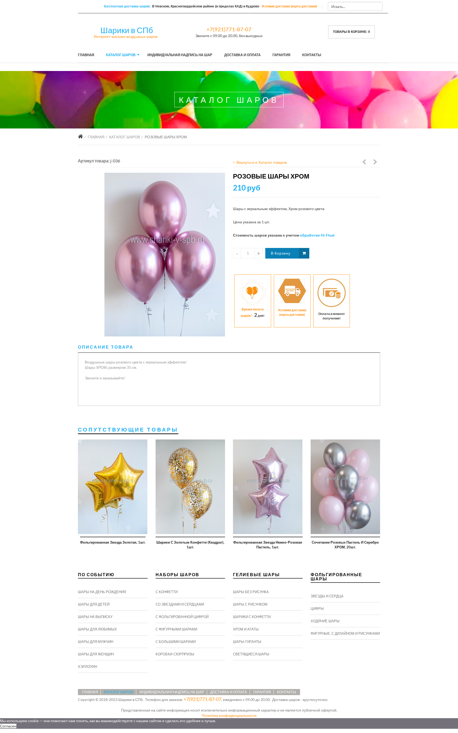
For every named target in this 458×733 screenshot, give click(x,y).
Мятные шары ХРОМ (364, 162)
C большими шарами (176, 641)
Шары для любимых (97, 629)
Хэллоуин (87, 666)
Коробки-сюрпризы (175, 654)
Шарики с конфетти (252, 617)
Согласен (8, 726)
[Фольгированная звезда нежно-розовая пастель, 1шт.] (268, 486)
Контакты (311, 55)
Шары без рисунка (251, 592)
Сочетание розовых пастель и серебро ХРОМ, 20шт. (345, 544)
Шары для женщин (96, 654)
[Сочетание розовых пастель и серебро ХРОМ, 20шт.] (345, 486)
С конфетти (167, 592)
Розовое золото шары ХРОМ (375, 162)
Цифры (317, 608)
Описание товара (106, 346)
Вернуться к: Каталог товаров (261, 162)
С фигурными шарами (176, 629)
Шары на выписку (95, 617)
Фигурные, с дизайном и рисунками (345, 633)
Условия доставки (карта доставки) (289, 6)
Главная (86, 55)
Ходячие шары (325, 621)
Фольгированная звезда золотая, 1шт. (113, 542)
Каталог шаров (120, 55)
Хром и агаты (246, 629)
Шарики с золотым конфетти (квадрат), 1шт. (190, 544)
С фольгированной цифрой (182, 617)
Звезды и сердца (327, 596)
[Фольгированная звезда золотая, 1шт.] (113, 486)
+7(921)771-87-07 (229, 29)
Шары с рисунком (250, 604)
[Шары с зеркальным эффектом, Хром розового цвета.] (164, 254)
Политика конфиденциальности (229, 715)
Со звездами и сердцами (180, 604)
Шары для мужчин (95, 641)
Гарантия (281, 55)
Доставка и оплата (242, 55)
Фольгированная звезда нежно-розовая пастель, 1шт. (267, 544)
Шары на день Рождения (102, 592)
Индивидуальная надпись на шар (179, 55)
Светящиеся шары (251, 654)
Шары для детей (93, 604)
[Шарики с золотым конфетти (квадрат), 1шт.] (190, 486)
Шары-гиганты (247, 641)
